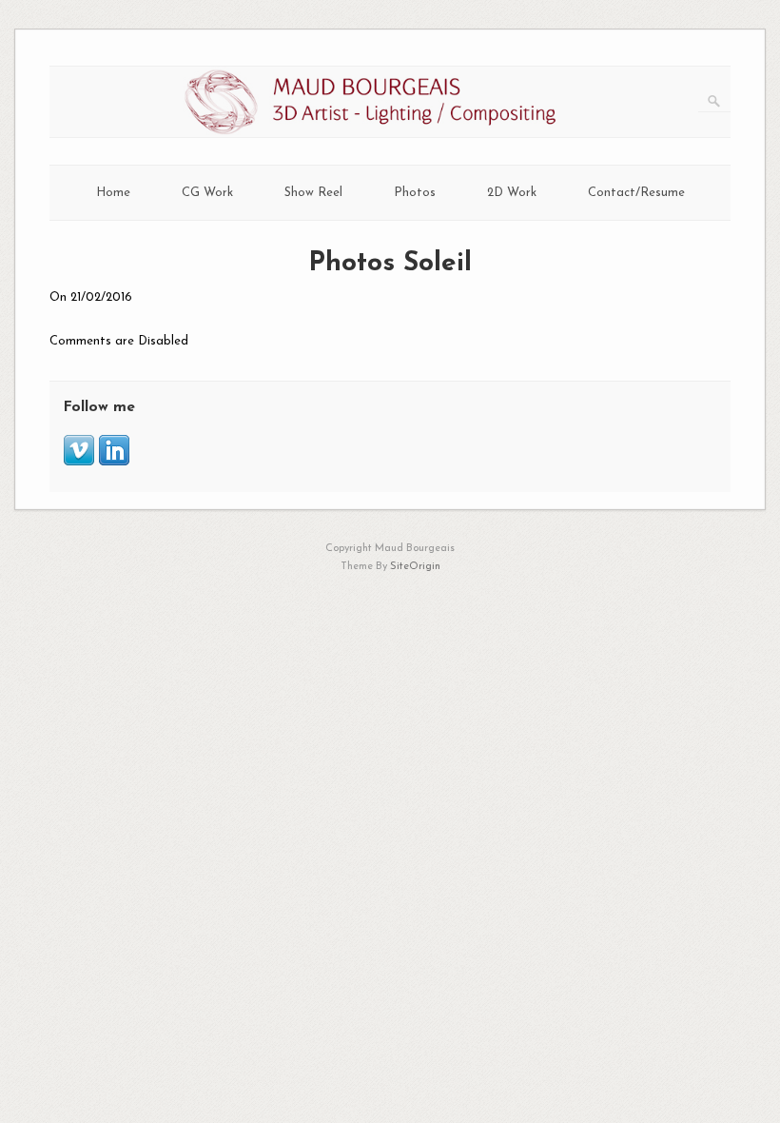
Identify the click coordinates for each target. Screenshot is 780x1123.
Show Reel (313, 193)
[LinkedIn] (114, 462)
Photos (415, 193)
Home (113, 193)
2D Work (511, 193)
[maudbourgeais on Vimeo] (79, 462)
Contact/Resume (636, 193)
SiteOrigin (415, 567)
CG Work (207, 193)
